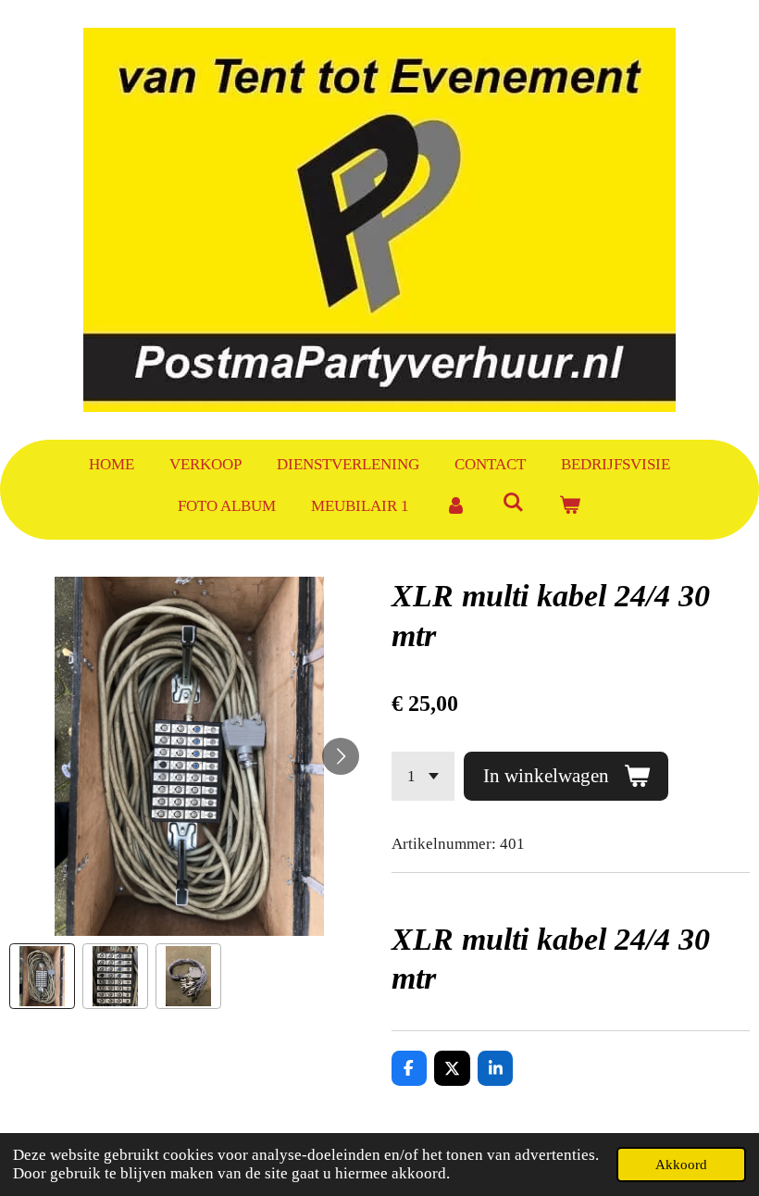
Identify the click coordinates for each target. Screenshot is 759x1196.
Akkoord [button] (681, 1164)
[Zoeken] (513, 503)
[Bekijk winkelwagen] (570, 506)
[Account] (455, 506)
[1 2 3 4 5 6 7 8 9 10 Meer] (423, 776)
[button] (42, 976)
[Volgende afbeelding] (340, 756)
